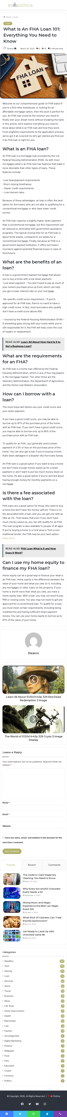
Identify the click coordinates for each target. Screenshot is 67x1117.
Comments (54, 864)
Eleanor (10, 48)
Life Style (9, 1006)
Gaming (8, 971)
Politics (8, 1080)
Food (6, 1056)
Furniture (8, 1075)
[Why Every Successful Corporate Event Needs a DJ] (11, 893)
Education (9, 1065)
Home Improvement (14, 1011)
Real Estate (10, 1021)
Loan (15, 17)
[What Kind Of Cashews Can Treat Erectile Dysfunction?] (11, 922)
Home (8, 17)
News (7, 1001)
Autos (7, 986)
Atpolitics (9, 961)
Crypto (7, 1070)
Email (6, 814)
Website (6, 826)
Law (6, 1026)
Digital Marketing (12, 1041)
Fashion (8, 1031)
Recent (32, 864)
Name (6, 802)
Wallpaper (9, 1051)
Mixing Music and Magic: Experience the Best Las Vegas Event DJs (40, 906)
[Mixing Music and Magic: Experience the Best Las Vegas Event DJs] (11, 907)
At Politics (55, 1096)
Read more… (9, 538)
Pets (6, 1061)
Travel (7, 991)
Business (8, 996)
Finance (8, 1046)
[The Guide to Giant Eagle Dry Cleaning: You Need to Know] (11, 879)
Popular (11, 864)
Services (8, 981)
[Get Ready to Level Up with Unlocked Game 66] (11, 936)
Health (7, 1016)
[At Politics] (20, 5)
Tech (6, 966)
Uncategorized (11, 1036)
